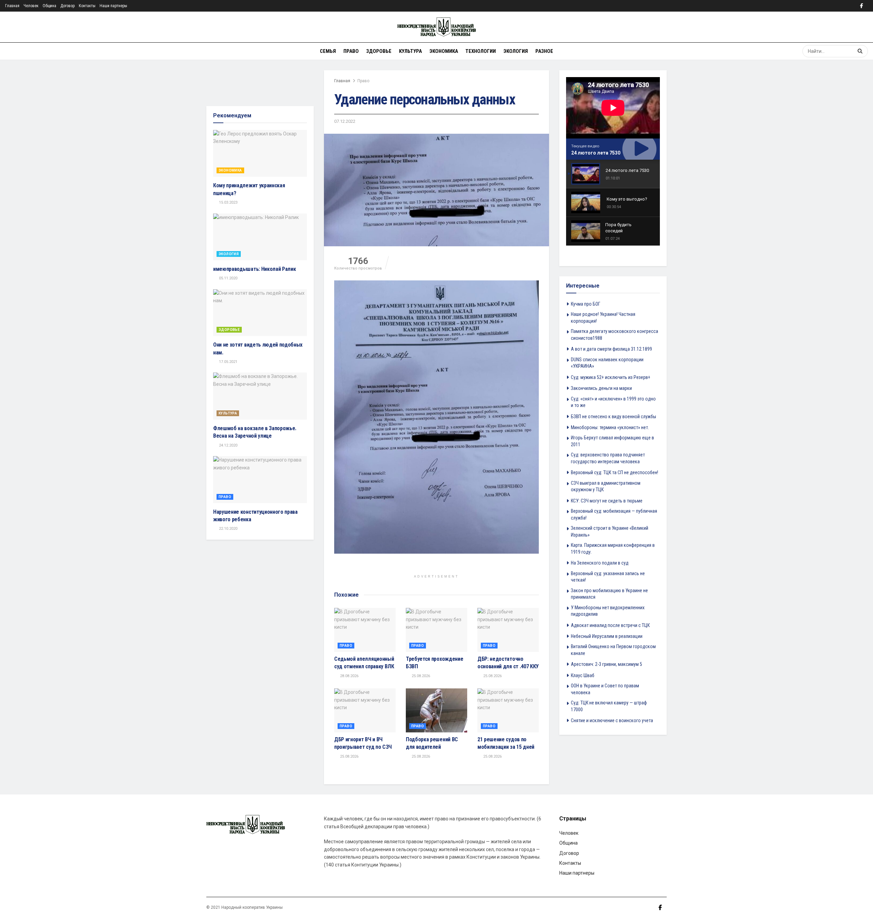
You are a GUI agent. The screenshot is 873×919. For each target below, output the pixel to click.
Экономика (443, 51)
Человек (31, 5)
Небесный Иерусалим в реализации (606, 636)
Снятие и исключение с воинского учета (612, 720)
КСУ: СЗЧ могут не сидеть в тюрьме (606, 501)
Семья (328, 51)
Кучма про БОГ (585, 304)
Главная (12, 5)
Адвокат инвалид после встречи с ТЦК (610, 625)
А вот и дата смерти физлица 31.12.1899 (611, 349)
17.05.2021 (227, 362)
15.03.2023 (227, 202)
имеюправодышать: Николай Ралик (254, 269)
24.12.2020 (227, 445)
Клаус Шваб (582, 675)
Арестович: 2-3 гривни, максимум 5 (606, 664)
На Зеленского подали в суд (599, 563)
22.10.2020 (227, 528)
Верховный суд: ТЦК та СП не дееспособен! (614, 472)
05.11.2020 (227, 278)
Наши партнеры (113, 5)
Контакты (87, 5)
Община (49, 5)
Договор (67, 5)
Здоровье (378, 51)
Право (351, 51)
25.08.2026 (420, 676)
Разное (544, 51)
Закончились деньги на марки (601, 388)
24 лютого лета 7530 (595, 153)
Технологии (480, 51)
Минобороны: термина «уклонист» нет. (610, 427)
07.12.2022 (344, 121)
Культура (410, 51)
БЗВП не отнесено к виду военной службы (613, 416)
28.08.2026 (348, 676)
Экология (515, 51)
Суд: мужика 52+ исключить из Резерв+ (610, 377)
